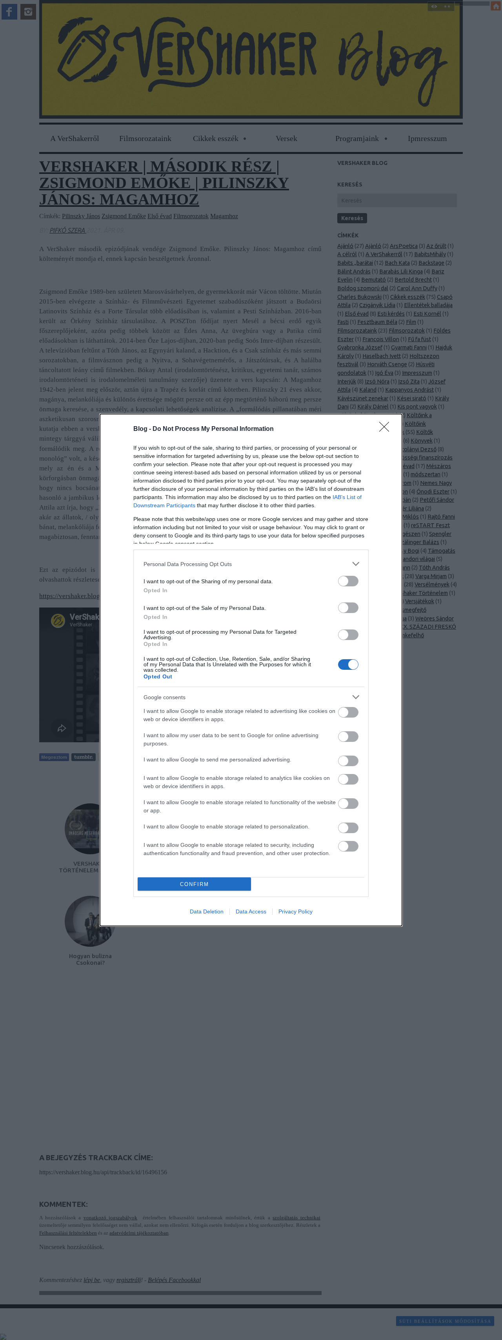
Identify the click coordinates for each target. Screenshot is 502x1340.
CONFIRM (194, 884)
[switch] (348, 581)
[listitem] (251, 564)
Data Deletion (207, 911)
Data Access (251, 911)
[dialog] (251, 670)
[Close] (386, 429)
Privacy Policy (295, 911)
